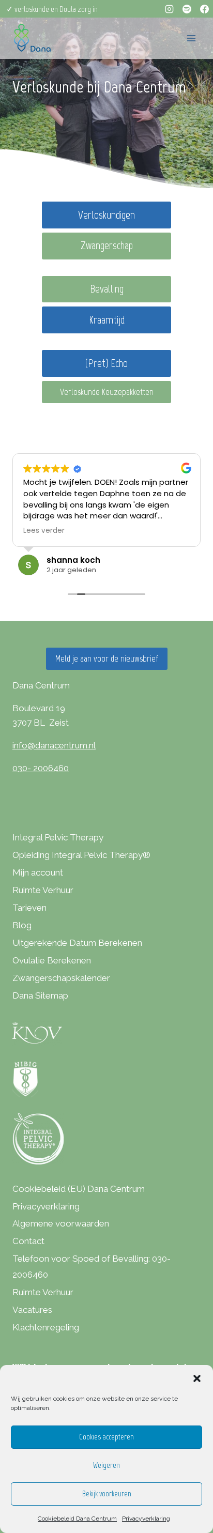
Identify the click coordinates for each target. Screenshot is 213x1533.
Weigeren (106, 1465)
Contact (28, 1241)
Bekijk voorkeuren (106, 1493)
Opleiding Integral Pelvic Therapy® (81, 855)
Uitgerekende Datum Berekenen (77, 943)
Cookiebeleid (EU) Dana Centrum (78, 1189)
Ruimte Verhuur (42, 890)
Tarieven (29, 907)
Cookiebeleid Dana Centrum (77, 1518)
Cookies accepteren (106, 1437)
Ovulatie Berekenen (51, 960)
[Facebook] (204, 9)
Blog (22, 925)
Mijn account (37, 872)
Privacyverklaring (146, 1518)
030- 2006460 (40, 768)
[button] (197, 1378)
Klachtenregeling (45, 1327)
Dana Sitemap (40, 995)
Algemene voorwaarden (60, 1223)
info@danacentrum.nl (54, 745)
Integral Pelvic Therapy (57, 837)
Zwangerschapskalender (61, 978)
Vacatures (32, 1310)
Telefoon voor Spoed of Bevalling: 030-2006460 (91, 1266)
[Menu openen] (191, 38)
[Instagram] (169, 9)
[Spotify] (186, 9)
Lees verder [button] (44, 530)
